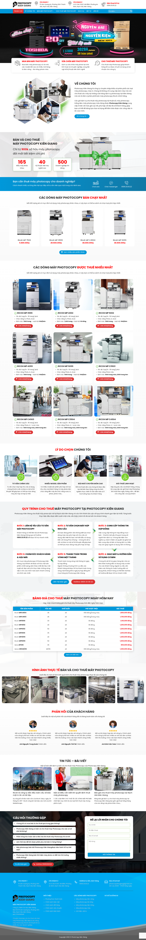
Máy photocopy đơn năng (85, 899)
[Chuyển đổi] (14, 823)
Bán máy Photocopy (45, 11)
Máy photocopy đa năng (84, 902)
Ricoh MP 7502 (24, 240)
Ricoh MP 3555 (56, 240)
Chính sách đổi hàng (52, 905)
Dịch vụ (81, 11)
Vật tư (88, 11)
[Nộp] (131, 11)
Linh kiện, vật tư (81, 911)
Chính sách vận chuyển (53, 908)
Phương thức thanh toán (53, 899)
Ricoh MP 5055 (119, 240)
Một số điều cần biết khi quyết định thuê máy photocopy (72, 794)
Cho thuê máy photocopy (66, 11)
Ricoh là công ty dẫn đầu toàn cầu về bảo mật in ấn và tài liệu (32, 794)
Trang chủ (18, 11)
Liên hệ (95, 11)
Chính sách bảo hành (52, 911)
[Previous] (5, 38)
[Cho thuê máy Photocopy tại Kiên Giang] (22, 4)
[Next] (140, 38)
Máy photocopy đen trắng (85, 905)
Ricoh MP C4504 (88, 240)
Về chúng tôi (30, 11)
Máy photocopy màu (83, 908)
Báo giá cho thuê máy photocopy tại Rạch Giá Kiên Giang (113, 794)
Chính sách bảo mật (52, 902)
